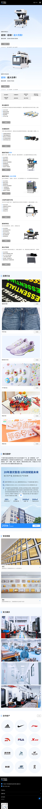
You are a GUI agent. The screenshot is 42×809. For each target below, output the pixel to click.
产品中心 (3, 790)
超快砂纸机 (16, 98)
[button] (35, 716)
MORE (37, 304)
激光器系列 (6, 94)
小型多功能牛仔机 (6, 98)
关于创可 (3, 797)
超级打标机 (26, 95)
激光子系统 (26, 98)
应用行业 (3, 793)
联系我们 (2, 799)
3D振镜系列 (16, 94)
